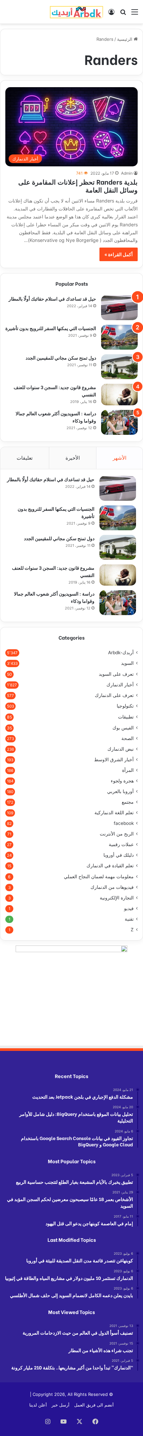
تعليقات (25, 458)
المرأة (128, 770)
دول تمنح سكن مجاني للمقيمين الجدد (61, 357)
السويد (127, 663)
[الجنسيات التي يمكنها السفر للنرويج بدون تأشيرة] (119, 337)
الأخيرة (73, 458)
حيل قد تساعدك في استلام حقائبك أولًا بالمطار (52, 298)
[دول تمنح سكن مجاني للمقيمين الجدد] (119, 366)
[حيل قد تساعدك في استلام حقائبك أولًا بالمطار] (119, 307)
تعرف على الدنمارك (114, 695)
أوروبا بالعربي (120, 791)
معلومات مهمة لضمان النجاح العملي (99, 876)
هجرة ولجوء (122, 780)
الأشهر (119, 458)
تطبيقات (126, 716)
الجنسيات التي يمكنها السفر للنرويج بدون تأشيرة (50, 327)
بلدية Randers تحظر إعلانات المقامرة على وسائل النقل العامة (78, 185)
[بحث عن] (123, 14)
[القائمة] (134, 14)
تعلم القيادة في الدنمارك (110, 865)
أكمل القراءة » (118, 254)
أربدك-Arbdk (121, 652)
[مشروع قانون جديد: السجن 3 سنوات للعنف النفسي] (119, 394)
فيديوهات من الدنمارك (112, 887)
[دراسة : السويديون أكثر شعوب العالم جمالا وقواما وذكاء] (119, 422)
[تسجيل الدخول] (111, 14)
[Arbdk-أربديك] (76, 12)
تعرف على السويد (116, 674)
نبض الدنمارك (120, 749)
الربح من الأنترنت (117, 833)
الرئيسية (125, 39)
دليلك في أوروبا (118, 855)
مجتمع (128, 802)
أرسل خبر (61, 1404)
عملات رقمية (121, 844)
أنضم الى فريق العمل (94, 1404)
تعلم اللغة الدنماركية (114, 812)
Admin (127, 173)
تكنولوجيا (125, 706)
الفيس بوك (123, 727)
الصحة (127, 738)
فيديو (129, 908)
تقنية (129, 919)
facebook (124, 823)
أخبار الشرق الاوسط (114, 759)
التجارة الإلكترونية (117, 897)
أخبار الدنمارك (120, 684)
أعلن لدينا (38, 1404)
